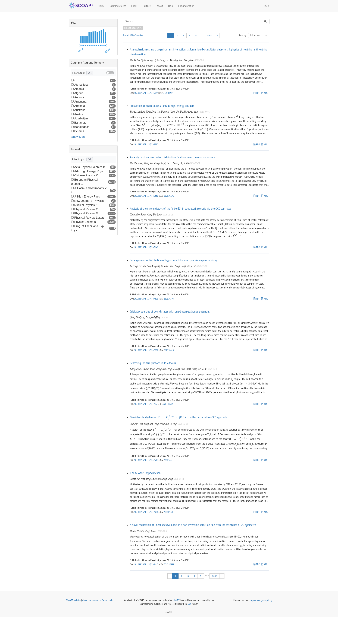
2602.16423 (169, 460)
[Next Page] (217, 35)
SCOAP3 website (73, 600)
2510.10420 (169, 350)
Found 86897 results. (133, 35)
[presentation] (213, 117)
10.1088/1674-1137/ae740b (146, 298)
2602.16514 (168, 92)
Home (102, 6)
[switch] (110, 72)
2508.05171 (169, 195)
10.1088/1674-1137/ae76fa (145, 404)
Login (266, 6)
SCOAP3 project (118, 6)
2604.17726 (168, 404)
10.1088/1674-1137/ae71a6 (146, 247)
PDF (258, 92)
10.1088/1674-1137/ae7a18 (146, 460)
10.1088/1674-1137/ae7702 (146, 350)
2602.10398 (169, 298)
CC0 (189, 603)
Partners (147, 6)
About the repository (91, 600)
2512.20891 (169, 564)
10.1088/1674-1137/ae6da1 (146, 195)
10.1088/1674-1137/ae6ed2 (146, 564)
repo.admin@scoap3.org (261, 600)
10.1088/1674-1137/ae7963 (146, 512)
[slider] (79, 45)
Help (170, 6)
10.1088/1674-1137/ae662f (145, 144)
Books (134, 6)
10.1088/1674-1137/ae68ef (146, 92)
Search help (107, 600)
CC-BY (177, 600)
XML (266, 92)
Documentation (186, 6)
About (160, 6)
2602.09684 (169, 512)
